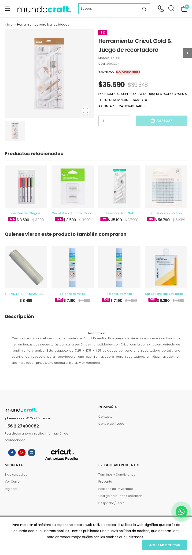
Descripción (19, 316)
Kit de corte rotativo (166, 213)
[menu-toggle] (7, 8)
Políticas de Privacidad (115, 489)
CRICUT (115, 58)
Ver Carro (12, 481)
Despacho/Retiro (111, 503)
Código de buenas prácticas (120, 496)
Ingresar (11, 489)
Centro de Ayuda (111, 423)
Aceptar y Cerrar (164, 545)
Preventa (105, 481)
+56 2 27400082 (22, 426)
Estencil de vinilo (72, 294)
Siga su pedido (16, 474)
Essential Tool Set (119, 213)
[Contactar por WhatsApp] (181, 512)
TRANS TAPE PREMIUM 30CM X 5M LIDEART (37, 294)
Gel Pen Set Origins (25, 213)
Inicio (9, 24)
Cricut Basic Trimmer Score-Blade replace (84, 213)
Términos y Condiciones (116, 474)
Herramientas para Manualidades (43, 24)
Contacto (105, 416)
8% (103, 32)
